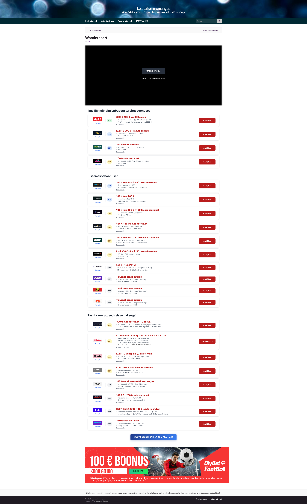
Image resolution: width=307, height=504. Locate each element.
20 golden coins (95, 30)
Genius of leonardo (210, 30)
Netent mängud (107, 21)
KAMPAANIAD (142, 21)
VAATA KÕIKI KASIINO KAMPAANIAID (153, 437)
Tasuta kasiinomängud (153, 8)
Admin (89, 41)
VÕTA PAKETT (207, 341)
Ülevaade (98, 123)
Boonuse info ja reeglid (122, 347)
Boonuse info (120, 124)
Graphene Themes (102, 501)
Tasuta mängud (125, 21)
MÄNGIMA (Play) (153, 71)
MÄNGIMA (207, 120)
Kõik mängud (91, 21)
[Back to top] (302, 499)
